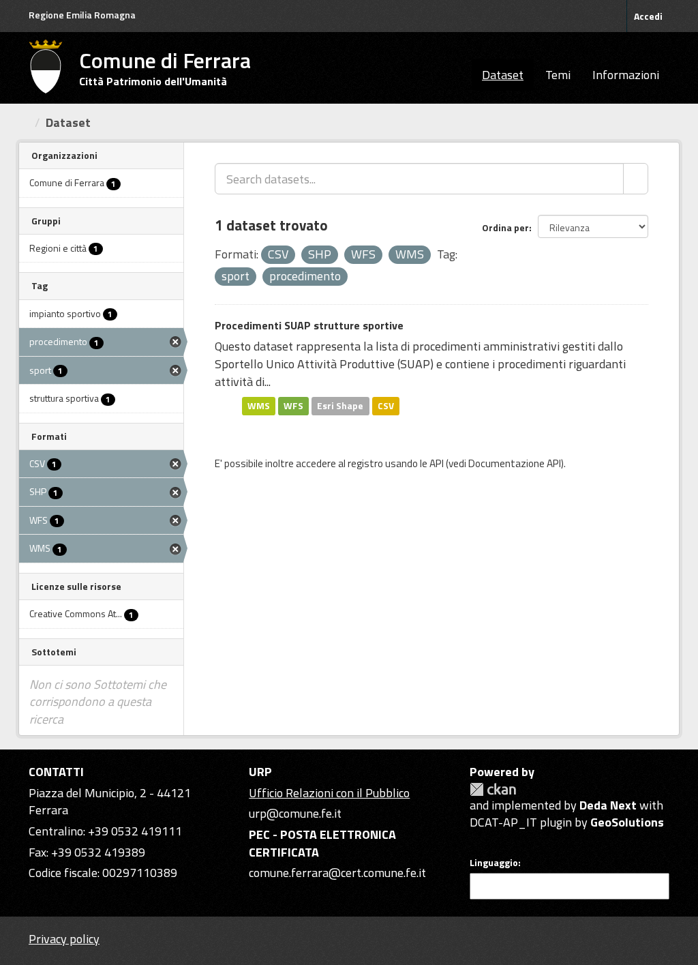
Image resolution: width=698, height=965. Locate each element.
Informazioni (625, 74)
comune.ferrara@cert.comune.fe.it (337, 872)
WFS (293, 406)
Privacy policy (64, 939)
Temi (558, 74)
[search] (635, 178)
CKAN (493, 789)
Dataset (503, 74)
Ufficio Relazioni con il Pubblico (329, 793)
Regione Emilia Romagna (82, 15)
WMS (258, 406)
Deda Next (608, 805)
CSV (386, 406)
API (436, 463)
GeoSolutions (627, 822)
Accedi (648, 16)
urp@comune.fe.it (295, 813)
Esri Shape (340, 406)
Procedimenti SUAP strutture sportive (309, 325)
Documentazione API (514, 463)
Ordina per (505, 227)
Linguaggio (494, 863)
